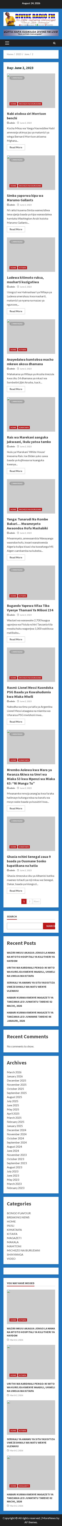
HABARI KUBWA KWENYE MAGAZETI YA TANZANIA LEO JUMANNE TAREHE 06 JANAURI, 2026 (30, 1016)
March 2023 (14, 1183)
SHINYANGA (15, 1254)
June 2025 (13, 1105)
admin (12, 123)
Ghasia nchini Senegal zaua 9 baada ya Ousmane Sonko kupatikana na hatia (31, 834)
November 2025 (17, 1084)
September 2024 (17, 1142)
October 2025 (15, 1088)
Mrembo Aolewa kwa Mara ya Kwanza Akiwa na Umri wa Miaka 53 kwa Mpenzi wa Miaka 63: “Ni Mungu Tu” (31, 747)
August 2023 (14, 1167)
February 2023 (15, 1187)
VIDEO (11, 1258)
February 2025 (15, 1121)
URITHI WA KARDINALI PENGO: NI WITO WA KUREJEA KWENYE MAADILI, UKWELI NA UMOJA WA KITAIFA (31, 972)
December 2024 (16, 1130)
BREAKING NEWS (18, 1217)
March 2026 (14, 1072)
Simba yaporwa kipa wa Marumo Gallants (31, 172)
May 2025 (13, 1109)
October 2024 (15, 1138)
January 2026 (15, 1076)
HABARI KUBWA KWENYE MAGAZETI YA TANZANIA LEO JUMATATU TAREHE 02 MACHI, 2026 (30, 1001)
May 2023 (13, 1179)
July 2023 (12, 1171)
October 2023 (15, 1159)
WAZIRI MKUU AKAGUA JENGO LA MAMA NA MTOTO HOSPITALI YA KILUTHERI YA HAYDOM (31, 957)
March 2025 (14, 1117)
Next (37, 901)
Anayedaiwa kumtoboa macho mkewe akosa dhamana (31, 336)
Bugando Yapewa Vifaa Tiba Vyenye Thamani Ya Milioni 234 (31, 583)
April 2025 (13, 1113)
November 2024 (17, 1134)
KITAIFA (22, 268)
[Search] (54, 43)
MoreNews (49, 1518)
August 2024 (14, 1146)
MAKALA (13, 1242)
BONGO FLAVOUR (19, 1213)
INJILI (10, 1225)
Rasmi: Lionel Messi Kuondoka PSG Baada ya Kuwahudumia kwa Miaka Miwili (31, 664)
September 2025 (17, 1092)
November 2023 (17, 1154)
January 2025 (15, 1125)
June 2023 (13, 1175)
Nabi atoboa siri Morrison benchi (31, 91)
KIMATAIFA (24, 427)
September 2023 (17, 1163)
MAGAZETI (14, 1238)
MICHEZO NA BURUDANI (30, 104)
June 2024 (13, 1150)
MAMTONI (14, 1246)
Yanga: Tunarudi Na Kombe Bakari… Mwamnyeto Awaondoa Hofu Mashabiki (31, 496)
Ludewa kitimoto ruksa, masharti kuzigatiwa (31, 254)
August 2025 (14, 1097)
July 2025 (12, 1101)
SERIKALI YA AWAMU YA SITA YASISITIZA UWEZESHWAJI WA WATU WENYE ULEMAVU (31, 986)
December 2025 (16, 1080)
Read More (16, 147)
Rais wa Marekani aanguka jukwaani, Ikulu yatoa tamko (31, 414)
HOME (13, 104)
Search (12, 916)
